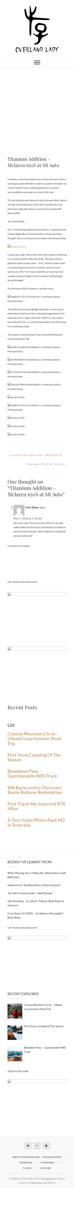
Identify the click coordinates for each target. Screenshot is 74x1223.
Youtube (45, 1168)
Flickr (27, 1168)
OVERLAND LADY (29, 1178)
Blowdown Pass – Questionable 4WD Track (32, 773)
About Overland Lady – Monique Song (37, 1156)
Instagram (47, 1162)
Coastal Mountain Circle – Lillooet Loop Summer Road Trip (34, 738)
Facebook (26, 1162)
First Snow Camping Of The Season (34, 757)
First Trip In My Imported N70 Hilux (36, 806)
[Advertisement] (37, 106)
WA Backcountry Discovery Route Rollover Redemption (34, 790)
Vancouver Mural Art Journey (47, 464)
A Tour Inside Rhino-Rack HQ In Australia (36, 822)
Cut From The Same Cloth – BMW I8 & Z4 (34, 455)
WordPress (49, 1182)
